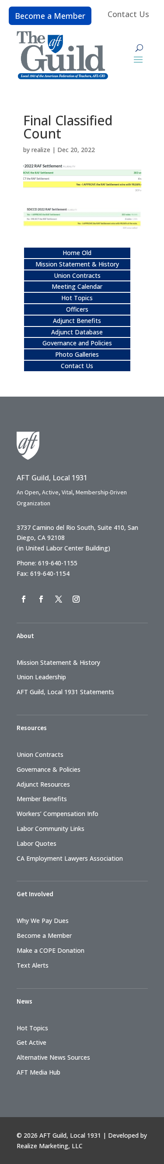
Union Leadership (41, 677)
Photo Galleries (77, 354)
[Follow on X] (59, 599)
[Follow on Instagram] (76, 599)
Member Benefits (42, 799)
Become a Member (50, 16)
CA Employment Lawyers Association (70, 858)
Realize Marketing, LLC (50, 1146)
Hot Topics (77, 298)
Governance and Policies (77, 343)
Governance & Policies (48, 769)
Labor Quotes (36, 843)
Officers (77, 309)
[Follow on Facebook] (24, 599)
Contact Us (128, 14)
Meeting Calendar (77, 286)
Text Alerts (33, 965)
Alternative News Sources (53, 1057)
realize (40, 150)
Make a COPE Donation (50, 950)
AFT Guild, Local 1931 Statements (65, 692)
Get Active (31, 1042)
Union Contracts (77, 275)
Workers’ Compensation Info (57, 813)
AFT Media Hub (38, 1072)
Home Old (77, 252)
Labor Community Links (50, 828)
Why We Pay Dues (43, 920)
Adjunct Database (77, 332)
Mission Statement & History (77, 264)
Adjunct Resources (43, 784)
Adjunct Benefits (77, 320)
